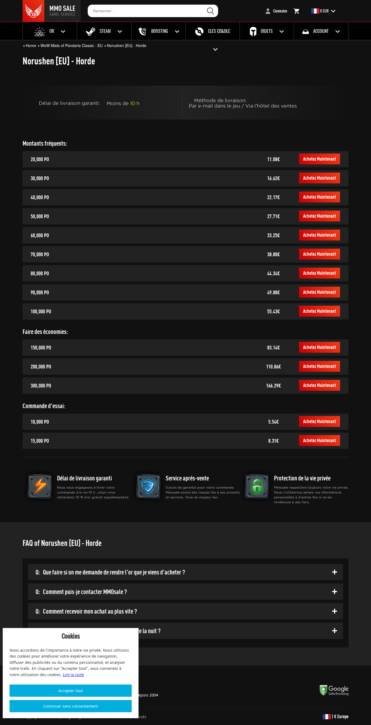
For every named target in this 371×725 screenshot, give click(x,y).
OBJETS (267, 31)
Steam (105, 31)
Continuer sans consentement (70, 706)
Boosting (159, 31)
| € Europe (339, 716)
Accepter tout (70, 690)
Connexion (279, 11)
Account (321, 31)
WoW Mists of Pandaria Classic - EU (71, 45)
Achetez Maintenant (319, 159)
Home (31, 45)
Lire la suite (73, 674)
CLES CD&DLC (218, 31)
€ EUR (324, 11)
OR (51, 31)
